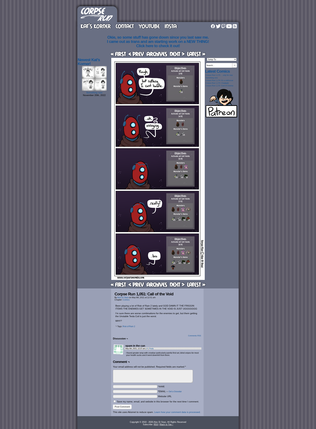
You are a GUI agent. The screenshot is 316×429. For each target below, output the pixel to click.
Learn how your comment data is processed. (177, 412)
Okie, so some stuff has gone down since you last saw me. (158, 37)
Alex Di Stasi (123, 297)
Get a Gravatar (175, 391)
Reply (151, 348)
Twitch (223, 26)
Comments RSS (194, 336)
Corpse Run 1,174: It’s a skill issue (219, 80)
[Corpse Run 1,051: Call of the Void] (158, 279)
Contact (125, 26)
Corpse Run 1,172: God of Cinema (219, 86)
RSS (235, 26)
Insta (171, 26)
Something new (94, 92)
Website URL (165, 396)
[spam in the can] (118, 349)
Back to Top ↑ (166, 424)
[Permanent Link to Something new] (94, 90)
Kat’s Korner (96, 26)
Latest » (196, 54)
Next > (177, 54)
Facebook (213, 26)
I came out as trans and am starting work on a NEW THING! (158, 41)
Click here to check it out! (158, 46)
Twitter (218, 26)
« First (118, 54)
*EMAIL (170, 391)
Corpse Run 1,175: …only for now (219, 75)
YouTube (149, 26)
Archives (156, 54)
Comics (126, 300)
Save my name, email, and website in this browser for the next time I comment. (158, 401)
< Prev (136, 54)
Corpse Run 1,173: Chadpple (217, 83)
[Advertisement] (178, 13)
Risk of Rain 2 (129, 326)
